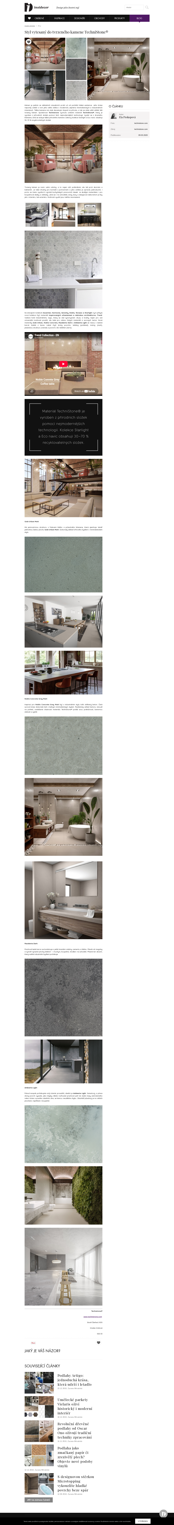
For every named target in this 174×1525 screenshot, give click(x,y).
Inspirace (59, 18)
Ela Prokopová (127, 117)
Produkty (119, 18)
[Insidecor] (37, 7)
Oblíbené (39, 18)
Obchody (99, 18)
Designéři (79, 18)
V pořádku (143, 1521)
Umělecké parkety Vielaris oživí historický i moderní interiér (75, 1407)
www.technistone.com (93, 1317)
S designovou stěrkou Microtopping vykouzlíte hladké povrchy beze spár (76, 1484)
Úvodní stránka (30, 26)
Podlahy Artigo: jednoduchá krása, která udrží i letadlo (75, 1381)
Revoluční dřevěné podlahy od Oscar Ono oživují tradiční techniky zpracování (75, 1431)
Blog (139, 18)
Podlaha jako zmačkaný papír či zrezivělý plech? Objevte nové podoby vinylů (59, 1458)
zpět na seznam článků (38, 1500)
